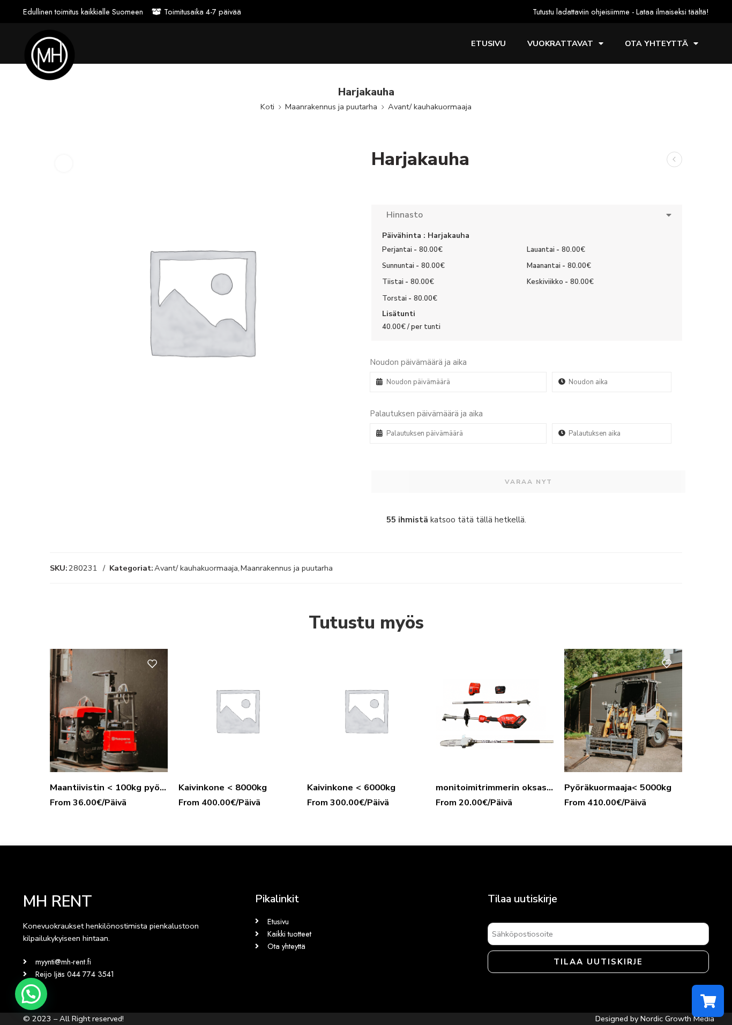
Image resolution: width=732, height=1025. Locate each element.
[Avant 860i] (674, 159)
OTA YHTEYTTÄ (656, 43)
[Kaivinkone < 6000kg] (366, 710)
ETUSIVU (488, 43)
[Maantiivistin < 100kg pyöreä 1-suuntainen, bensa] (109, 710)
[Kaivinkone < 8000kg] (237, 710)
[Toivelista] (63, 163)
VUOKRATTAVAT (560, 43)
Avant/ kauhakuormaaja (430, 106)
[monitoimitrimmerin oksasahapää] (495, 710)
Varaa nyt (528, 481)
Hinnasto (402, 215)
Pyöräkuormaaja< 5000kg (617, 787)
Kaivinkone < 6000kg (351, 787)
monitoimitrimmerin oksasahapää (495, 787)
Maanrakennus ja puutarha (331, 106)
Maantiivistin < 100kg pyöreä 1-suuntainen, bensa (109, 787)
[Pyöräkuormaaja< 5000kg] (623, 710)
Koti (267, 106)
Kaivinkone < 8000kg (222, 787)
